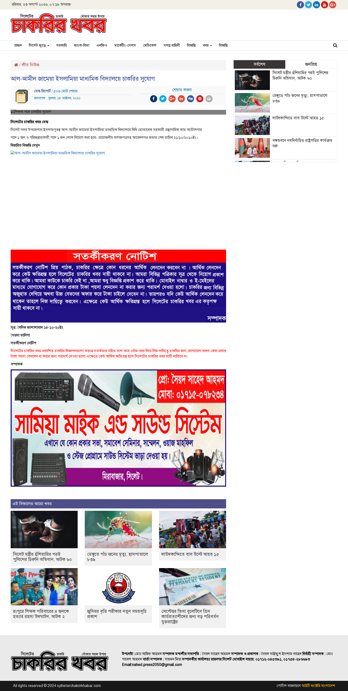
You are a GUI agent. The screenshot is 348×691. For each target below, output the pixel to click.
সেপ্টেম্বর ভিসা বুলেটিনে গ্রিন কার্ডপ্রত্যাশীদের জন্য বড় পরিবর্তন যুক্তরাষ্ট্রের (190, 616)
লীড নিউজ (30, 64)
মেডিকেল (149, 45)
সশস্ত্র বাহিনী (172, 45)
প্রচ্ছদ (18, 45)
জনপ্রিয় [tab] (311, 64)
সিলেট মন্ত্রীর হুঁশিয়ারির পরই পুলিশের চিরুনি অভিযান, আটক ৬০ (42, 557)
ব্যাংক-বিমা (81, 45)
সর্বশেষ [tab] (259, 64)
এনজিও (101, 45)
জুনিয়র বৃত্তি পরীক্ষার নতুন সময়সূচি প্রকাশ (117, 614)
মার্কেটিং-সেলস (125, 45)
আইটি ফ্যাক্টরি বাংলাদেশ (318, 685)
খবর (206, 45)
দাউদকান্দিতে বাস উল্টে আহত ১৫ (190, 554)
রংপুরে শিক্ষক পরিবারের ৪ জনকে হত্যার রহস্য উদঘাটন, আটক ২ (41, 614)
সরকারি (61, 45)
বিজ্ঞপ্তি (191, 45)
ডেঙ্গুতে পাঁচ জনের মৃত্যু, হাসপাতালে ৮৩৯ (117, 557)
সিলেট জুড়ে (38, 45)
